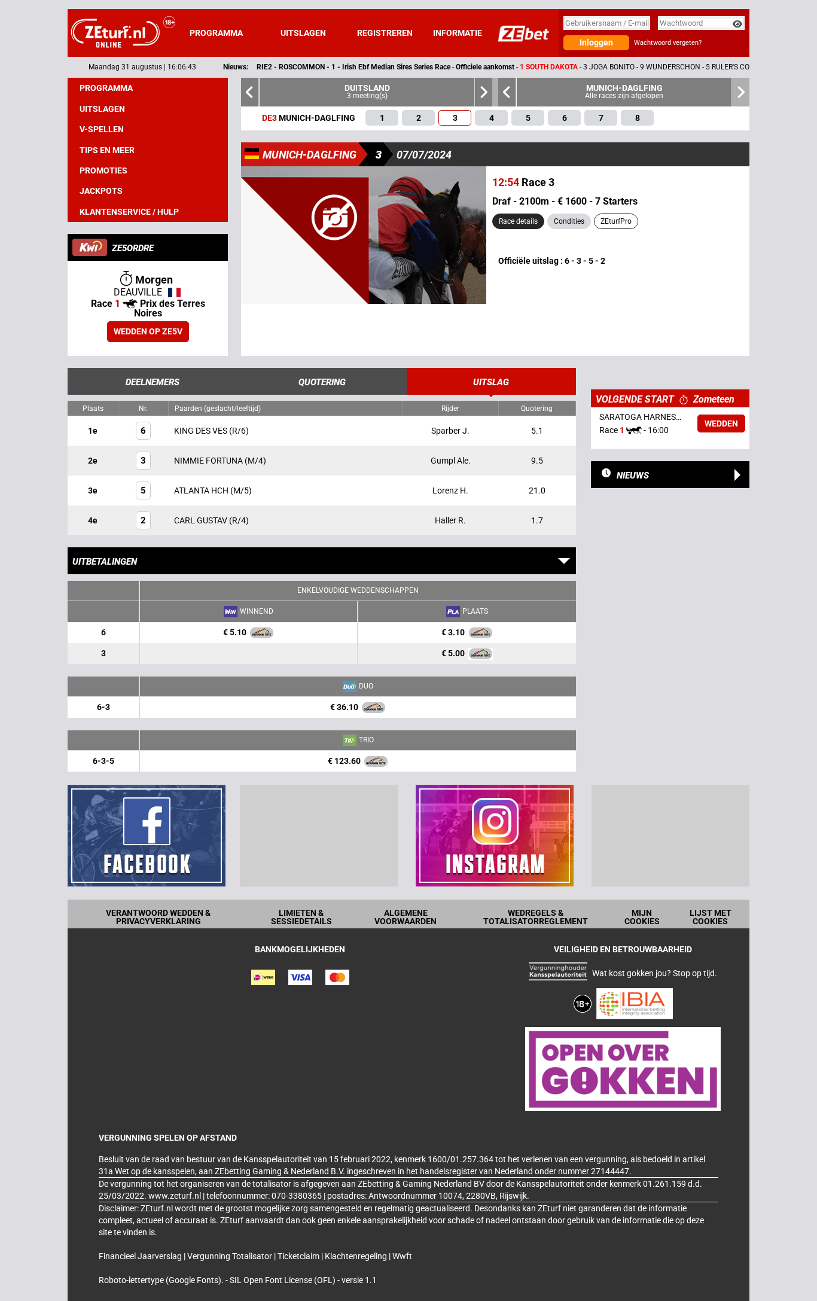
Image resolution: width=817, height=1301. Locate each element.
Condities (569, 221)
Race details (518, 221)
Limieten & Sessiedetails (301, 917)
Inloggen (596, 42)
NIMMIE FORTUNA (209, 460)
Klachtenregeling (357, 1256)
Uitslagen (303, 33)
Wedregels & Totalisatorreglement (535, 917)
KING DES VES (201, 430)
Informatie (457, 33)
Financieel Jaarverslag (141, 1256)
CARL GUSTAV (201, 520)
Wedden (721, 423)
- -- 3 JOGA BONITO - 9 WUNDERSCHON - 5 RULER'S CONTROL (473, 67)
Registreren (385, 33)
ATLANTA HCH (202, 490)
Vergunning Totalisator (230, 1256)
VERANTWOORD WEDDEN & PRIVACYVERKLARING (158, 917)
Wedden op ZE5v (148, 331)
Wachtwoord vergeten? (668, 43)
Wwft (402, 1256)
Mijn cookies (642, 917)
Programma (216, 33)
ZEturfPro (616, 221)
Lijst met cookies (710, 917)
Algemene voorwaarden (405, 917)
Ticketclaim (299, 1256)
